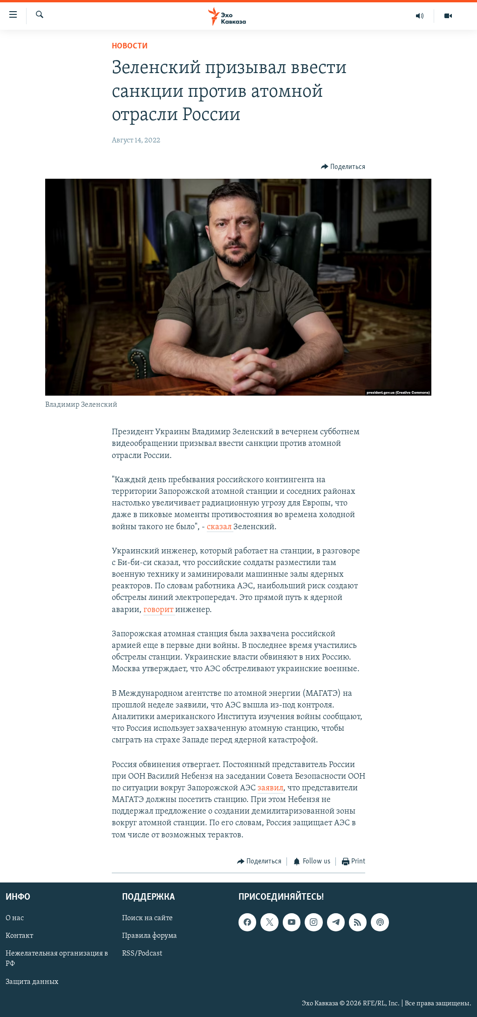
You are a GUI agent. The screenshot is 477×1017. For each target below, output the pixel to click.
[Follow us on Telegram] (336, 922)
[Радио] (420, 15)
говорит (159, 610)
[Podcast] (379, 922)
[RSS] (358, 922)
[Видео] (448, 15)
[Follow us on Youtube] (291, 922)
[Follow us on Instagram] (313, 922)
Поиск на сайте (147, 919)
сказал (220, 527)
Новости (130, 46)
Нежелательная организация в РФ (57, 959)
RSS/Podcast (142, 954)
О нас (15, 919)
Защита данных (32, 982)
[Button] (343, 167)
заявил (270, 788)
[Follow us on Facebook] (247, 922)
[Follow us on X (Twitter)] (269, 922)
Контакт (19, 936)
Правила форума (149, 936)
